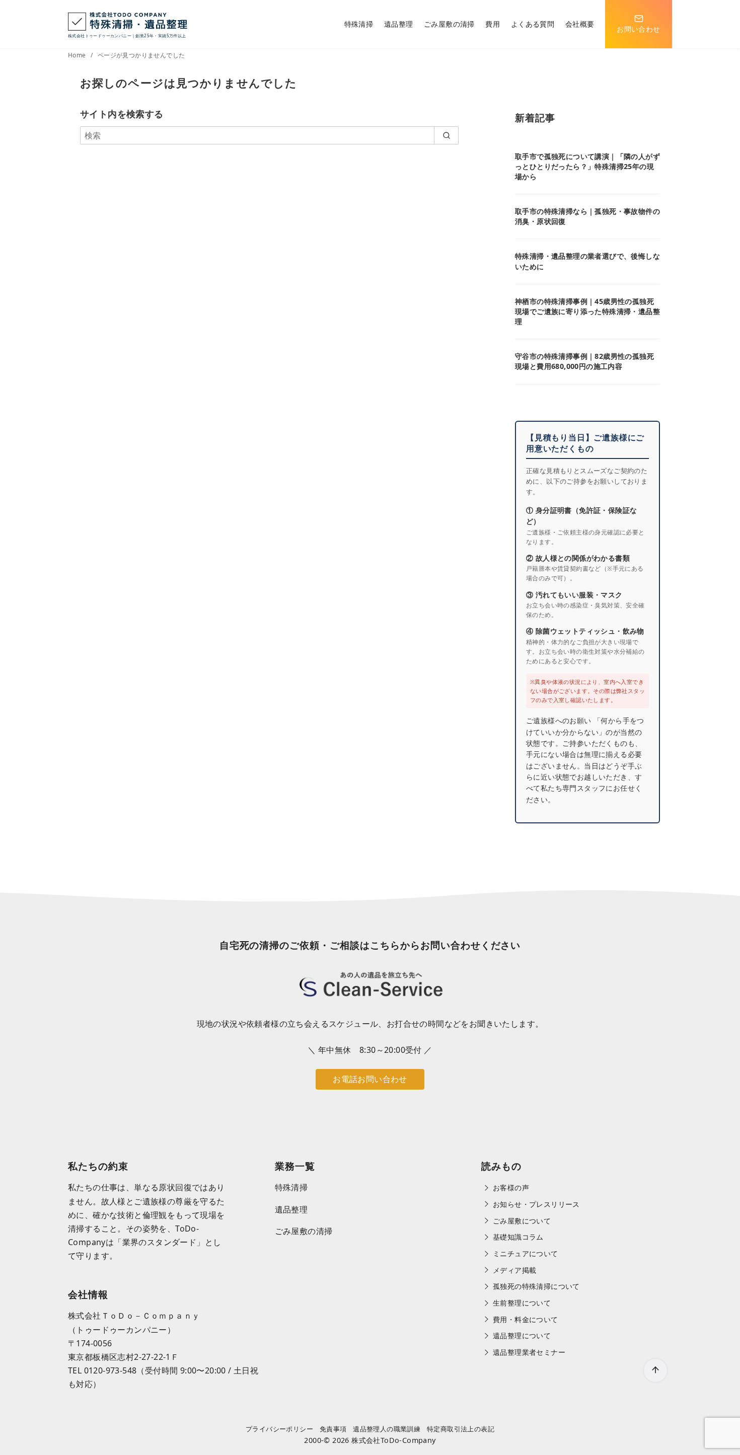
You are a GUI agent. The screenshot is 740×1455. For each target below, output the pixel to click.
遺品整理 (398, 24)
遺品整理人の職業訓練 (386, 1428)
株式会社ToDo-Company (393, 1440)
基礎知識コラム (518, 1237)
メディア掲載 (514, 1270)
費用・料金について (525, 1319)
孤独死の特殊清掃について (536, 1286)
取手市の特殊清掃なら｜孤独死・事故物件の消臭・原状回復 (587, 216)
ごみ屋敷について (522, 1221)
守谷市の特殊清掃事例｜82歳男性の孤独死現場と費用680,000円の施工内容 (584, 361)
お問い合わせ (638, 29)
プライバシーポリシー (279, 1428)
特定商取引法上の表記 (460, 1428)
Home (78, 55)
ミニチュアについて (525, 1253)
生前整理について (522, 1303)
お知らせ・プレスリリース (536, 1204)
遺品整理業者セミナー (529, 1352)
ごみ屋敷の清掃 (449, 24)
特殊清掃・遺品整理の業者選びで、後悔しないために (587, 261)
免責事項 (333, 1428)
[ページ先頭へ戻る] (655, 1370)
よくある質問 (532, 24)
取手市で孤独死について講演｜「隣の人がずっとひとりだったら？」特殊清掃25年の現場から (587, 166)
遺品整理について (522, 1335)
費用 (492, 24)
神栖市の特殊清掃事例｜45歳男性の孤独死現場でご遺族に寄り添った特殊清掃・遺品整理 (587, 311)
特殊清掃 (359, 24)
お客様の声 (511, 1187)
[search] (446, 135)
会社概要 (580, 24)
